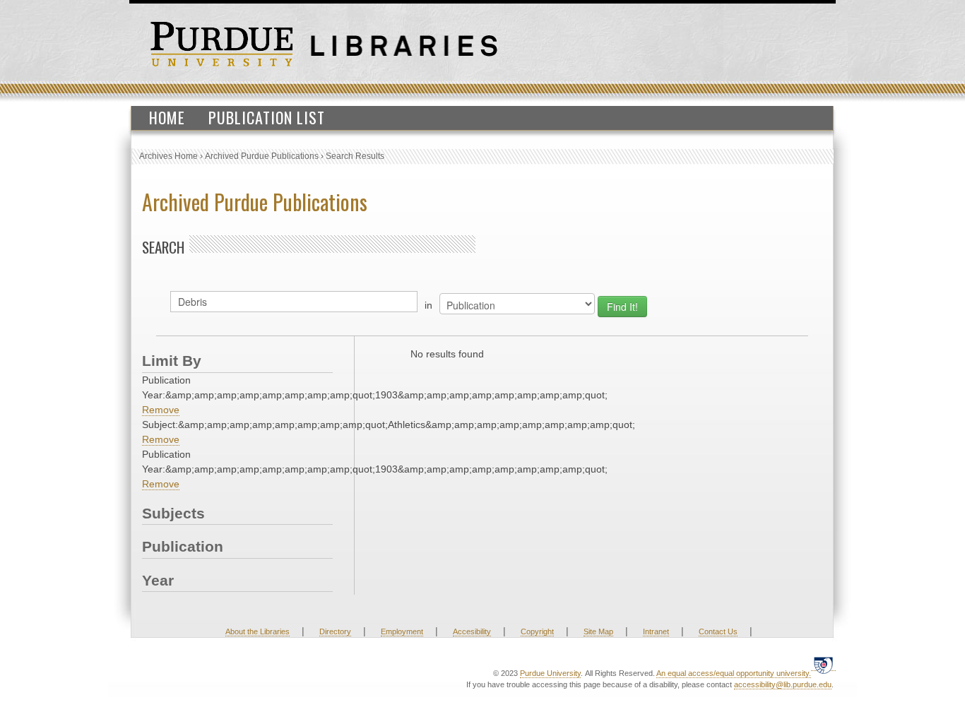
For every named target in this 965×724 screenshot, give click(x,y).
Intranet (656, 631)
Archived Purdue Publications (262, 156)
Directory (335, 631)
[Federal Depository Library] (823, 665)
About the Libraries (257, 631)
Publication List (266, 117)
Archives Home (168, 156)
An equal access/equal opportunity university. (733, 673)
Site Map (598, 631)
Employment (402, 631)
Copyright (537, 631)
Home (167, 117)
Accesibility (472, 631)
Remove (160, 409)
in (428, 305)
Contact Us (718, 631)
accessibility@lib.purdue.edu (782, 684)
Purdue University (550, 673)
